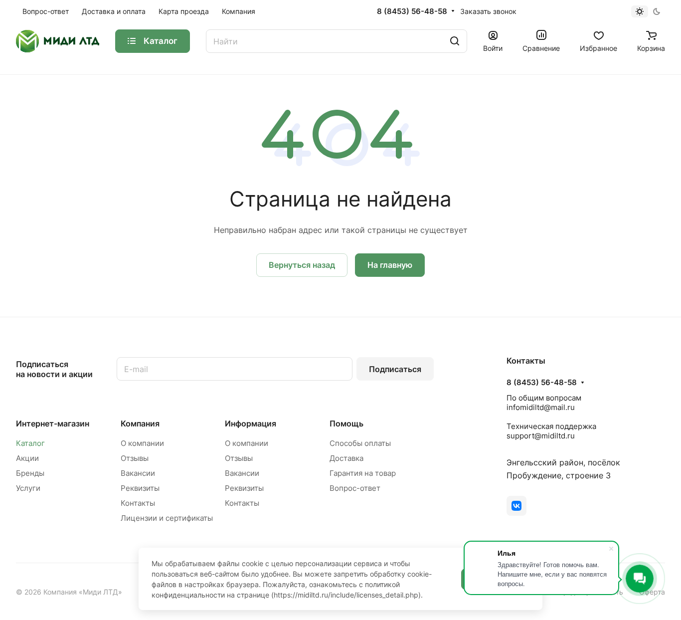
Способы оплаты (360, 443)
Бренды (30, 473)
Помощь (346, 423)
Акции (27, 458)
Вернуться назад (302, 265)
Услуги (28, 488)
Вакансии (138, 473)
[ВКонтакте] (516, 506)
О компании (142, 443)
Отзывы (135, 458)
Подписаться (395, 369)
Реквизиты (140, 488)
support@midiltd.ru (541, 435)
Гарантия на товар (363, 473)
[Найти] (454, 41)
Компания (140, 423)
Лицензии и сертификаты (167, 518)
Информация (250, 423)
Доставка (346, 458)
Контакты (138, 503)
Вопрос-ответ (355, 488)
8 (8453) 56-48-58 (412, 11)
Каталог (30, 443)
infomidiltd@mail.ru (541, 407)
